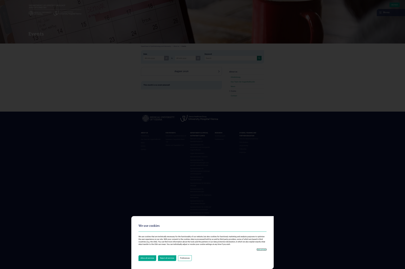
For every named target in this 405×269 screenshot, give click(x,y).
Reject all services (167, 258)
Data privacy (262, 249)
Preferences (185, 258)
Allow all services (147, 258)
